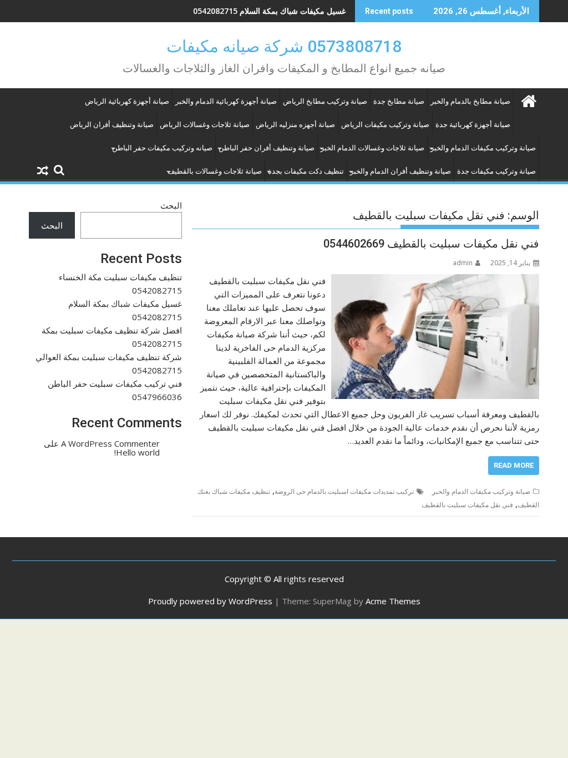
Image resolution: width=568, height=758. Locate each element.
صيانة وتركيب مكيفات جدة (496, 171)
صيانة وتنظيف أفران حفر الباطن (267, 148)
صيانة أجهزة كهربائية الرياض (127, 101)
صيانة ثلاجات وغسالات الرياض (205, 124)
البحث (171, 205)
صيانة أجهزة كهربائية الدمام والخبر (226, 101)
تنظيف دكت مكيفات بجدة (306, 171)
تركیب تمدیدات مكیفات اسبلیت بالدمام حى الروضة (344, 491)
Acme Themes (393, 601)
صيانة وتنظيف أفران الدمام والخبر (400, 171)
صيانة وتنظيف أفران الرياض (112, 124)
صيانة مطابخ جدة (398, 101)
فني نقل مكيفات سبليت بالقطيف (467, 504)
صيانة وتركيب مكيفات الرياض (385, 124)
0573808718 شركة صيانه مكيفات (284, 46)
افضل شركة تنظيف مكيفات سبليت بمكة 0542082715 (256, 11)
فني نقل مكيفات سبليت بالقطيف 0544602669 (431, 243)
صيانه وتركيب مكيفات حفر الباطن (162, 148)
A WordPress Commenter (110, 443)
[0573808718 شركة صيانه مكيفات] (528, 99)
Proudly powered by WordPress (210, 601)
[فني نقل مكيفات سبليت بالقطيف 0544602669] (435, 280)
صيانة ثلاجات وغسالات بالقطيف (215, 171)
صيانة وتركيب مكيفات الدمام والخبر (483, 148)
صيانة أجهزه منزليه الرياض (295, 124)
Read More (514, 465)
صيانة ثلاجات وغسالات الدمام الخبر (372, 148)
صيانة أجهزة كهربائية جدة (472, 124)
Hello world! (137, 452)
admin (463, 262)
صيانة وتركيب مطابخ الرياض (325, 101)
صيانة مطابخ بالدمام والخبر (470, 101)
